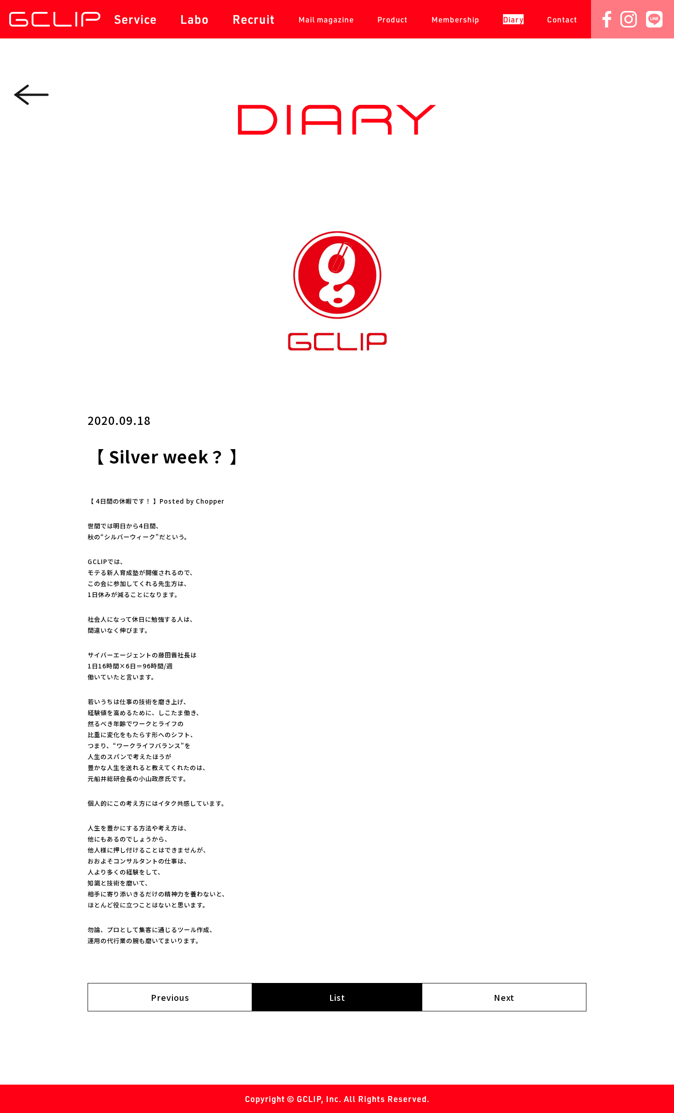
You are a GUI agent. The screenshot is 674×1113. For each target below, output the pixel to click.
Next (504, 997)
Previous (170, 997)
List (337, 997)
